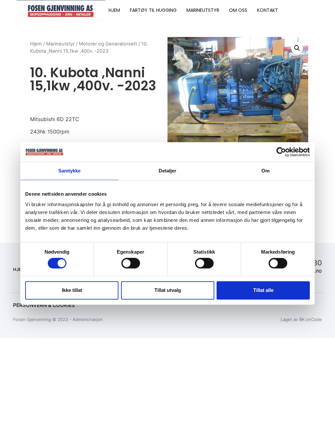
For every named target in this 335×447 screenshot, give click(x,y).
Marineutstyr (60, 44)
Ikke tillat (72, 290)
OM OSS (238, 10)
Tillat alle (263, 290)
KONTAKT (267, 10)
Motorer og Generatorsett (108, 44)
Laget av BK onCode (301, 319)
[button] (297, 48)
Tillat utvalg (167, 290)
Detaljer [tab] (168, 170)
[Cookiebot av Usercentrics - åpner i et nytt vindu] (281, 152)
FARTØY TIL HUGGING (153, 10)
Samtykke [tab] (69, 170)
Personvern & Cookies (44, 305)
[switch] (130, 263)
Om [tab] (265, 170)
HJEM (114, 10)
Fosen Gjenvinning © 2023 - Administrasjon (58, 319)
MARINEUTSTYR (202, 10)
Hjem (36, 44)
